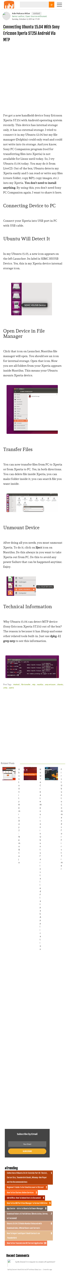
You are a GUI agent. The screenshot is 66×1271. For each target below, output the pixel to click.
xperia (11, 688)
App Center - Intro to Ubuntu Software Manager (25, 1208)
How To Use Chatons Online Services (20, 1193)
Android (16, 684)
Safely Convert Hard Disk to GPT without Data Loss (25, 1269)
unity (5, 688)
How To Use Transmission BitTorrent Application (25, 1243)
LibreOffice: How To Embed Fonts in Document (24, 1198)
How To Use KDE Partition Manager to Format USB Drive (27, 1203)
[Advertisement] (33, 78)
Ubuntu (60, 684)
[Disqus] (33, 998)
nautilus (40, 684)
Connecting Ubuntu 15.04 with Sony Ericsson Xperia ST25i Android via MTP (31, 33)
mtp (34, 684)
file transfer (26, 684)
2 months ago (47, 1269)
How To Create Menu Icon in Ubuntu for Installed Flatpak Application (40, 859)
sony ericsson (50, 684)
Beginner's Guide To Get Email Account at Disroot (25, 1187)
